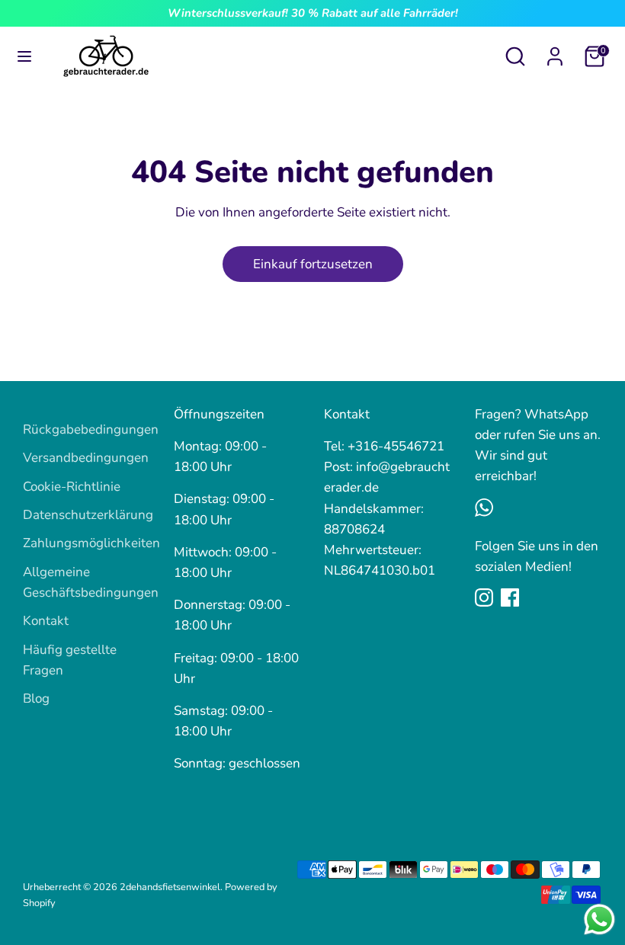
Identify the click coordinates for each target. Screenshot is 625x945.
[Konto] (555, 51)
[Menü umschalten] (24, 56)
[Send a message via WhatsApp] (599, 919)
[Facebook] (510, 597)
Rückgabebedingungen (91, 429)
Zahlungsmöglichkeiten (91, 543)
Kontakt (46, 620)
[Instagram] (484, 597)
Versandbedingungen (86, 457)
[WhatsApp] (484, 507)
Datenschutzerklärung (88, 515)
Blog (36, 698)
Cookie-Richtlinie (71, 486)
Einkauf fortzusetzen (313, 264)
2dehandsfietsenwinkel (170, 887)
